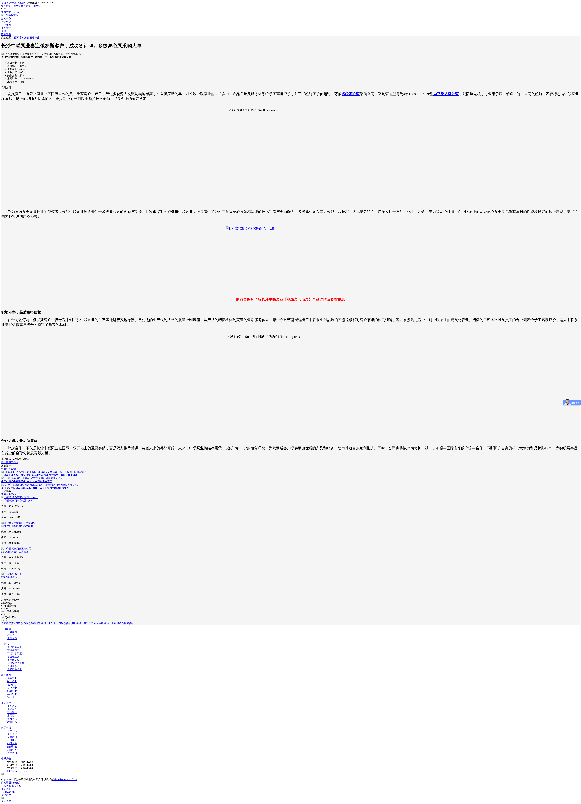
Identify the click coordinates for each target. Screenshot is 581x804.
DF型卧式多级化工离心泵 (15, 551)
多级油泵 (12, 666)
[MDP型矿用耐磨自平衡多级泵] (18, 523)
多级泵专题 (110, 623)
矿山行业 (12, 681)
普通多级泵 (13, 650)
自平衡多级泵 (14, 647)
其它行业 (12, 694)
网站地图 (6, 782)
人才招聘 (12, 753)
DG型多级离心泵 (10, 577)
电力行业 (12, 691)
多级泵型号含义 (84, 623)
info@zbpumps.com (17, 771)
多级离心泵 (351, 94)
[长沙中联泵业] (9, 15)
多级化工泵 (13, 656)
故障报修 (12, 722)
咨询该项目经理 (9, 462)
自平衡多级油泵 (446, 94)
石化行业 (34, 37)
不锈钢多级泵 (14, 653)
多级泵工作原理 (49, 623)
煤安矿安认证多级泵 (12, 623)
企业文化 (12, 734)
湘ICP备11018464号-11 (65, 779)
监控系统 (12, 712)
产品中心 (6, 644)
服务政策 (12, 706)
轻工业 (11, 697)
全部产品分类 (14, 669)
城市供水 (12, 684)
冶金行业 (12, 678)
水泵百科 (98, 623)
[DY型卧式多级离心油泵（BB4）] (19, 497)
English (15, 12)
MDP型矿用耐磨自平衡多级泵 (17, 526)
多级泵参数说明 (67, 623)
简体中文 (6, 12)
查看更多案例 (8, 469)
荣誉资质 (12, 746)
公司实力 (12, 743)
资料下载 (12, 718)
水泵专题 (11, 2)
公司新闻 (6, 629)
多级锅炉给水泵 (15, 663)
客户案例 (24, 37)
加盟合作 (12, 749)
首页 (3, 2)
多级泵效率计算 (32, 623)
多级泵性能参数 (125, 623)
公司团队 (12, 740)
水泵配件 (22, 2)
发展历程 (12, 737)
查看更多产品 (8, 494)
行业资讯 (12, 635)
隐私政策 (16, 782)
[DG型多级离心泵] (11, 574)
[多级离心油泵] (290, 260)
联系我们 (6, 758)
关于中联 (6, 727)
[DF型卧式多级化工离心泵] (16, 548)
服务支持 (6, 703)
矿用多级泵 (13, 660)
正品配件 (12, 709)
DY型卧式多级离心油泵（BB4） (18, 500)
